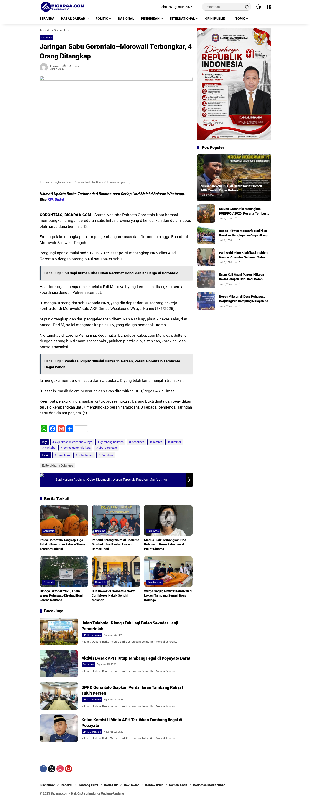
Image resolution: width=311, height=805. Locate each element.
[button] (246, 6)
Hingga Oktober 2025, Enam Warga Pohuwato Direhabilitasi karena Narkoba (61, 595)
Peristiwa (107, 455)
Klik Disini (56, 199)
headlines (138, 442)
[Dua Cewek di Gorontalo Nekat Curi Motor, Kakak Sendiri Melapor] (116, 571)
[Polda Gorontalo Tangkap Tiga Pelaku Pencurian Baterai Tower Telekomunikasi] (64, 520)
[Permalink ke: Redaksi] (45, 67)
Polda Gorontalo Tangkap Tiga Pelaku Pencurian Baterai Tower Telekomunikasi (62, 544)
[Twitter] (51, 768)
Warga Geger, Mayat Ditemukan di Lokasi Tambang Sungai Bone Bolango (168, 595)
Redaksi (54, 66)
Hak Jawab (131, 785)
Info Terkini (86, 455)
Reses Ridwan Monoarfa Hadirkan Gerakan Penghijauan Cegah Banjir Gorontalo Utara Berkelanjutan (244, 233)
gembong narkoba (112, 442)
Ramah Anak (178, 785)
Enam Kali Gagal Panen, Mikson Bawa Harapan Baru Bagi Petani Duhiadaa (241, 277)
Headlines (63, 455)
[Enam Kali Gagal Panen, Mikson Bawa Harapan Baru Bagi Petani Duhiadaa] (206, 279)
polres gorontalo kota (77, 447)
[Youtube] (68, 768)
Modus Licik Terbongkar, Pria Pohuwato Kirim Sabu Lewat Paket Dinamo (165, 544)
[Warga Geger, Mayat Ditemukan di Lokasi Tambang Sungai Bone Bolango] (168, 571)
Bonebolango (155, 582)
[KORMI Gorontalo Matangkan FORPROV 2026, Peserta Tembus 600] (206, 213)
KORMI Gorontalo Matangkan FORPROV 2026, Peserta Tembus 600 (243, 211)
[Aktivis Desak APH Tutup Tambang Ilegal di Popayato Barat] (59, 663)
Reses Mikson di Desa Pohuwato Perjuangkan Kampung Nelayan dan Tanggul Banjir (244, 299)
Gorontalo (46, 37)
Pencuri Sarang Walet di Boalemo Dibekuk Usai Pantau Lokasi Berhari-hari (115, 544)
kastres (157, 442)
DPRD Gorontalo (92, 635)
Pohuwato (153, 531)
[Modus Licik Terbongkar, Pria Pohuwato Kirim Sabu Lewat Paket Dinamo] (168, 520)
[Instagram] (60, 768)
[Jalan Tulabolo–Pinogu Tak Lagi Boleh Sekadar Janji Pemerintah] (59, 631)
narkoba (50, 447)
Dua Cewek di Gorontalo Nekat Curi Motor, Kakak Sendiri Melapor (113, 595)
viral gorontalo (108, 447)
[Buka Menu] (268, 7)
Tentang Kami (88, 785)
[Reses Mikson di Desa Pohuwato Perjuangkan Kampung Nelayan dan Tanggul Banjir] (206, 301)
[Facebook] (43, 768)
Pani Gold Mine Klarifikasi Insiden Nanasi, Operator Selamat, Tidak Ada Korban (243, 255)
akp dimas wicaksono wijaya (73, 442)
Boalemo (100, 531)
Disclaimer (47, 785)
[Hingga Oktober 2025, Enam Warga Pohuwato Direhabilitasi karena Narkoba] (64, 571)
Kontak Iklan (154, 785)
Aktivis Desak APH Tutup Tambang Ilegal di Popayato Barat (136, 658)
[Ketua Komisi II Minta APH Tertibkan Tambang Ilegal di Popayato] (59, 728)
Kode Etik (111, 785)
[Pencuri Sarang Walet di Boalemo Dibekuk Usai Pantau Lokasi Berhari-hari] (116, 520)
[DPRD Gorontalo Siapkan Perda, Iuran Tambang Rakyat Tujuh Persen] (59, 696)
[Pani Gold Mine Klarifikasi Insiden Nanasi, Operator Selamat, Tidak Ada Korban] (206, 257)
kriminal (176, 442)
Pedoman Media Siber (209, 785)
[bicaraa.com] (62, 6)
